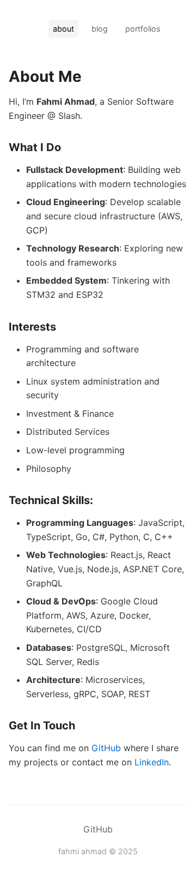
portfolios (143, 28)
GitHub (106, 747)
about (63, 28)
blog (99, 28)
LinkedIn (151, 762)
